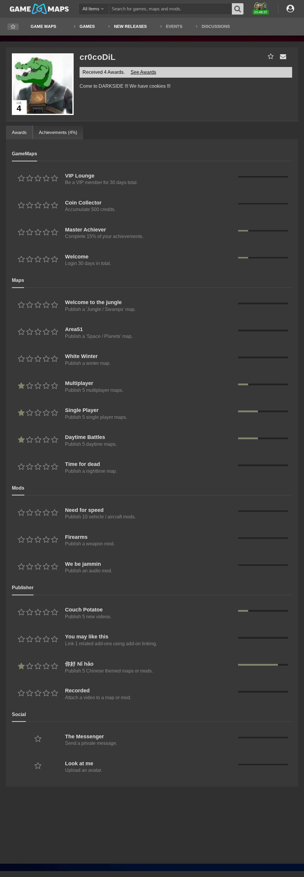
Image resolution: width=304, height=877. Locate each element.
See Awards (143, 72)
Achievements (58, 132)
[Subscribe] (269, 56)
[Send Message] (282, 56)
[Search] (238, 9)
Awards (19, 132)
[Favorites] (13, 26)
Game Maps (43, 26)
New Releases (130, 26)
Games (87, 26)
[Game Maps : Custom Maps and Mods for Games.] (39, 8)
